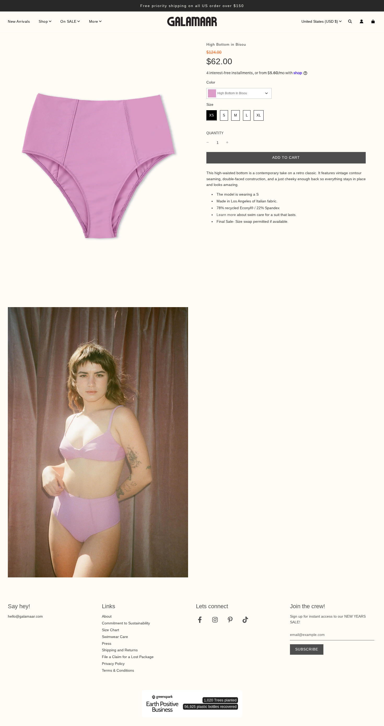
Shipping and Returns (120, 650)
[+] (227, 142)
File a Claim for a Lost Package (128, 657)
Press (106, 643)
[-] (207, 142)
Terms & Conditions (118, 670)
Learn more (226, 214)
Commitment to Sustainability (126, 623)
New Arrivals (19, 21)
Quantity (215, 133)
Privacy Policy (113, 663)
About (107, 616)
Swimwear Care (115, 637)
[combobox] (239, 93)
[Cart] (373, 21)
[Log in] (361, 21)
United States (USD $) (319, 21)
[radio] (211, 115)
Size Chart (110, 630)
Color (210, 82)
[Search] (350, 21)
